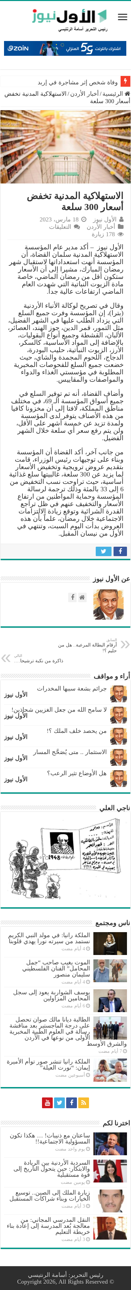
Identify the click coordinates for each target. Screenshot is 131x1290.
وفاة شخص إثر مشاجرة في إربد (78, 82)
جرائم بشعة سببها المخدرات (72, 688)
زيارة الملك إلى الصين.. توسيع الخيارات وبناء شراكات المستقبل (49, 1195)
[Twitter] (59, 1102)
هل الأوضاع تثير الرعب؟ (77, 773)
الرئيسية (113, 93)
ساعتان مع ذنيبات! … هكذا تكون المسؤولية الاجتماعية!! (50, 1138)
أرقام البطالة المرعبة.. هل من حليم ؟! (87, 645)
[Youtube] (47, 1102)
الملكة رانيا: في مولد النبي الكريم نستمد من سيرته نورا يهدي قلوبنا (49, 938)
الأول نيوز (105, 219)
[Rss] (83, 1102)
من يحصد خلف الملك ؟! (77, 730)
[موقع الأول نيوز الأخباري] (65, 20)
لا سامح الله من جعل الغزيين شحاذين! (59, 709)
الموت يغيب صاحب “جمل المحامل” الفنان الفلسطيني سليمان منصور (56, 968)
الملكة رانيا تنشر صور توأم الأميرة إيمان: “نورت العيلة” (48, 1064)
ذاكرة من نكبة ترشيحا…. (38, 658)
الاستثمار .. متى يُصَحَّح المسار (70, 752)
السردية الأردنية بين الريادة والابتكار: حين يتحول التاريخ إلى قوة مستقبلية (51, 1168)
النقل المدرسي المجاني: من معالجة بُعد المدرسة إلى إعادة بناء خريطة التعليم (48, 1225)
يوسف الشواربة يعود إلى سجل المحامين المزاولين (51, 995)
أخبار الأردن (84, 93)
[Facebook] (71, 1102)
